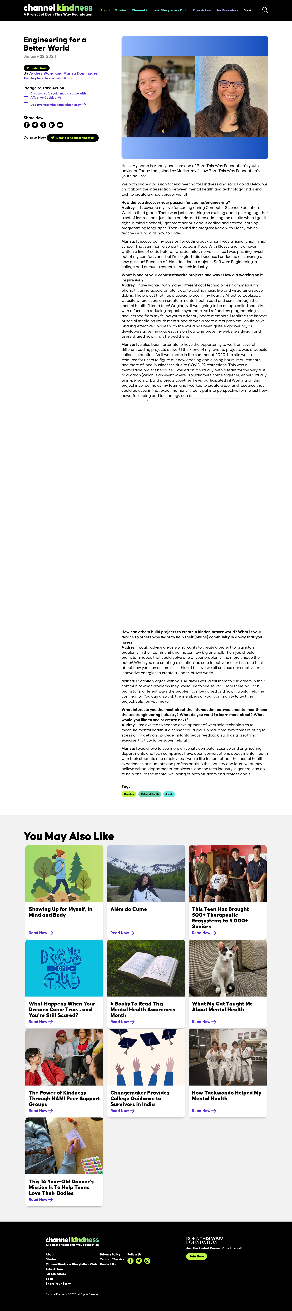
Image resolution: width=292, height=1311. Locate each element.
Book (247, 10)
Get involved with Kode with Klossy (55, 104)
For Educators (227, 10)
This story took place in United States (48, 78)
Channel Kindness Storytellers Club (159, 10)
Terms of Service (112, 1259)
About (105, 10)
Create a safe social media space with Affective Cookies (58, 95)
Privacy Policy (110, 1254)
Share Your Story (58, 1283)
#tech (169, 794)
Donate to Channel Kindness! (75, 137)
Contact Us (108, 1264)
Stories (121, 10)
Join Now (196, 1256)
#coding (129, 794)
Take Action (202, 10)
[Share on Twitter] (35, 125)
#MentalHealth (150, 794)
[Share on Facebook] (27, 125)
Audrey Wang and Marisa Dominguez (63, 73)
